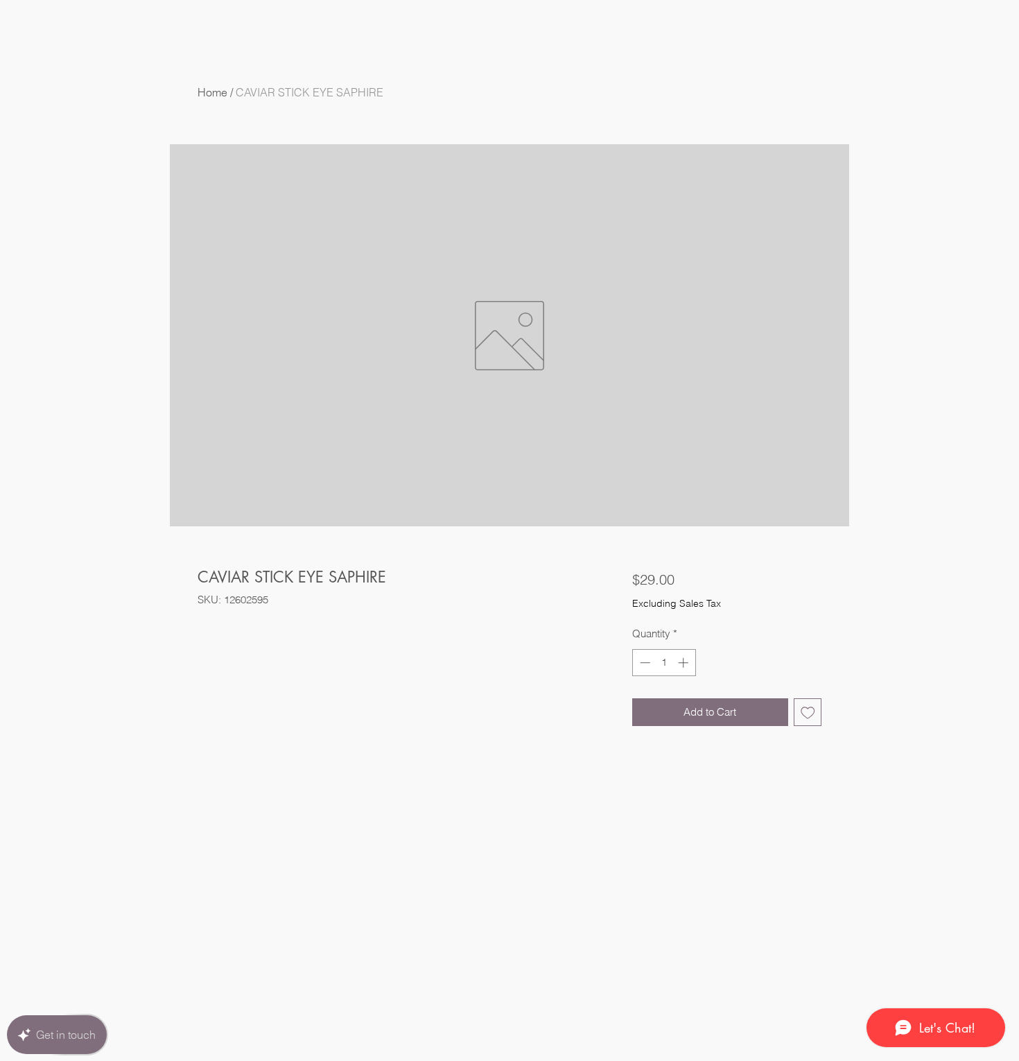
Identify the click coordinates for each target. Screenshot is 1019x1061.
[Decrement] (643, 662)
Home (212, 92)
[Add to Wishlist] (808, 712)
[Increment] (684, 662)
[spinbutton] (663, 662)
